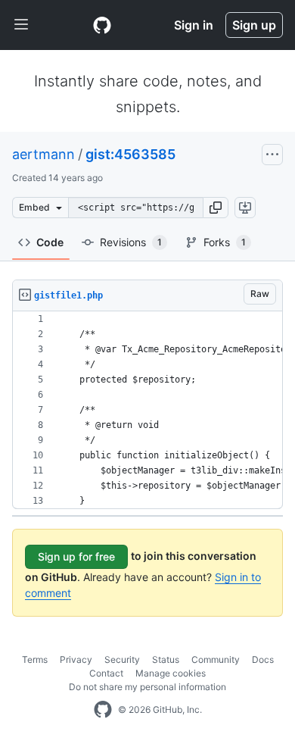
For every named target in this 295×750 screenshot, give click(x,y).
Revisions (131, 242)
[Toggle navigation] (21, 25)
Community (215, 659)
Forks (224, 242)
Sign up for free (76, 556)
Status (165, 659)
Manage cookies (170, 673)
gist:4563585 (130, 154)
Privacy (76, 659)
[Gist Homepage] (102, 25)
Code (50, 242)
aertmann (43, 154)
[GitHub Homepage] (103, 710)
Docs (263, 659)
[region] (147, 410)
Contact (106, 673)
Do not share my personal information (147, 686)
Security (122, 659)
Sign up (254, 25)
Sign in (193, 25)
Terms (35, 659)
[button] (215, 207)
